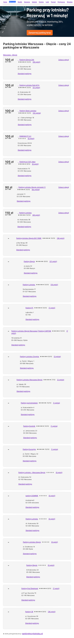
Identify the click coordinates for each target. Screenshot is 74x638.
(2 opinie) (60, 380)
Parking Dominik (29, 426)
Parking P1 (29, 308)
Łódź (47, 2)
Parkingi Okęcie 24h (26, 60)
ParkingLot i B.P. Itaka (27, 162)
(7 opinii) (52, 308)
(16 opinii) (54, 285)
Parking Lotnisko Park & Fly (29, 85)
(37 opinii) (53, 261)
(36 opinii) (52, 612)
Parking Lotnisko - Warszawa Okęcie (31, 472)
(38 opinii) (60, 238)
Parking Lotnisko (25, 213)
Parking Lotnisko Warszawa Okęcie (29, 380)
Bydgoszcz (61, 2)
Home (5, 2)
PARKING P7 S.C (25, 136)
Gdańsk (34, 2)
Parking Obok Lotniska (28, 111)
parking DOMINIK (32, 496)
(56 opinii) (36, 62)
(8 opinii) (35, 164)
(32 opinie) (37, 113)
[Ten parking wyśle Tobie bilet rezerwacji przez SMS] (18, 213)
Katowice (27, 2)
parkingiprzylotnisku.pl (32, 633)
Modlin (20, 2)
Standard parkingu (24, 73)
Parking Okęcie (29, 261)
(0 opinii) (31, 138)
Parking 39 (29, 612)
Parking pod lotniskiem (29, 403)
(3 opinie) (57, 356)
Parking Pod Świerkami (29, 588)
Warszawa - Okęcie (10, 55)
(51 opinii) (36, 87)
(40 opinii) (36, 215)
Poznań (53, 2)
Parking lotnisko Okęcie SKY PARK (28, 238)
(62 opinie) (36, 189)
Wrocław (70, 2)
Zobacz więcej (63, 60)
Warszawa (12, 2)
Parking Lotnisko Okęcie (32, 542)
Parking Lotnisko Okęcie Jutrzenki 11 (32, 187)
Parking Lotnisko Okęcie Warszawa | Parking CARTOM (31, 331)
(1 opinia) (56, 403)
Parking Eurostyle (29, 449)
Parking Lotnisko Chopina (29, 356)
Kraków (41, 2)
